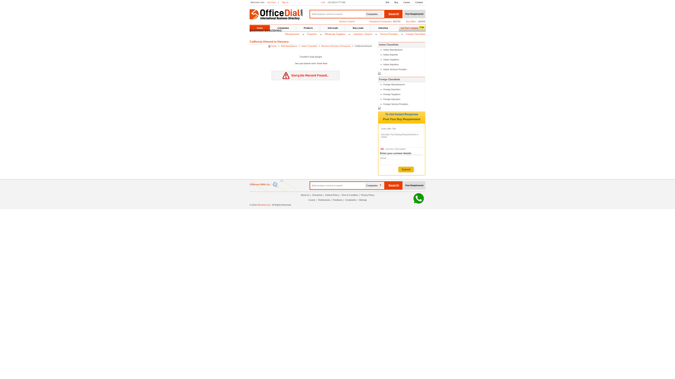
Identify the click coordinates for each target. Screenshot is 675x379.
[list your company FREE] (412, 31)
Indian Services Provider (395, 69)
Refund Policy (332, 195)
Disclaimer (317, 195)
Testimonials (324, 200)
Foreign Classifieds (415, 34)
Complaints (350, 200)
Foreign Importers (391, 99)
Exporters (312, 34)
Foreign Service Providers (395, 104)
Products (308, 28)
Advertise (383, 28)
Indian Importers (391, 64)
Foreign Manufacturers (394, 84)
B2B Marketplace (289, 46)
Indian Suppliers (391, 59)
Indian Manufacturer (393, 50)
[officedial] (276, 19)
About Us (305, 195)
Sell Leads (333, 28)
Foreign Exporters (391, 89)
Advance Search (347, 21)
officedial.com (263, 205)
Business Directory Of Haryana (336, 46)
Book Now (322, 63)
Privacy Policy (367, 195)
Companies (283, 28)
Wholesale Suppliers (335, 34)
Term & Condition (350, 195)
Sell (387, 2)
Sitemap (363, 200)
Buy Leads (358, 28)
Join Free (271, 2)
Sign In (285, 2)
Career (406, 2)
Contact (419, 2)
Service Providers (389, 34)
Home (260, 28)
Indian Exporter (390, 55)
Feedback (337, 200)
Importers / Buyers (362, 34)
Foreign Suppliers (391, 94)
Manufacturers (292, 34)
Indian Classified (309, 46)
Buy (396, 2)
